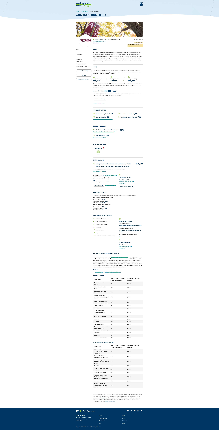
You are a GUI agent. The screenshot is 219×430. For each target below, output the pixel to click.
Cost (77, 52)
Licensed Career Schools (109, 401)
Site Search (124, 420)
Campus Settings (79, 56)
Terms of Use (102, 420)
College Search (84, 11)
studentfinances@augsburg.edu (126, 181)
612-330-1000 (96, 43)
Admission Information (81, 64)
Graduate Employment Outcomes (83, 66)
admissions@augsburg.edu (125, 246)
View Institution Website (110, 175)
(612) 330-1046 (122, 183)
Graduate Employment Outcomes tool (119, 257)
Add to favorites (137, 39)
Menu (141, 2)
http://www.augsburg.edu (98, 41)
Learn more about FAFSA (110, 185)
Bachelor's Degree (99, 272)
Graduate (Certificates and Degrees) (113, 272)
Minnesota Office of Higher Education (93, 426)
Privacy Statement (103, 418)
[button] (0, 2)
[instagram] (138, 410)
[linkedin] (141, 410)
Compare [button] (84, 75)
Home (77, 11)
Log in (123, 418)
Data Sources (105, 397)
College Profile (79, 54)
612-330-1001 (122, 248)
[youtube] (135, 410)
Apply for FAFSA (98, 185)
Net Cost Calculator (99, 99)
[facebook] (128, 410)
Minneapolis (98, 148)
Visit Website (83, 70)
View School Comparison (83, 79)
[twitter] (131, 410)
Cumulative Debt (79, 61)
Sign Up (123, 415)
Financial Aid (79, 59)
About (77, 49)
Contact (123, 423)
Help (100, 423)
